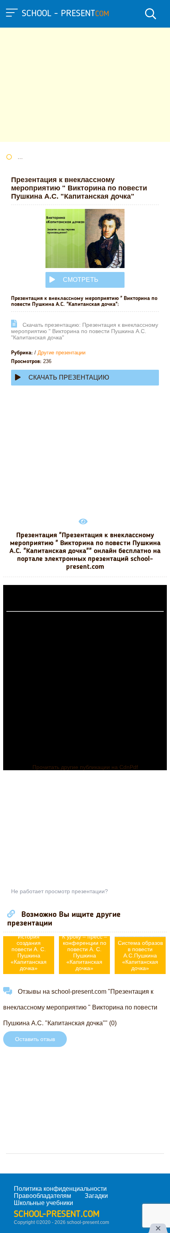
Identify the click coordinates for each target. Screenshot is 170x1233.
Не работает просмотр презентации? (59, 891)
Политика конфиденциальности (60, 1188)
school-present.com (57, 1214)
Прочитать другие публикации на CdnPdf (85, 767)
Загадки (96, 1195)
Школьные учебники (43, 1202)
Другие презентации (61, 353)
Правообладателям (42, 1195)
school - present (65, 14)
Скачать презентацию (68, 377)
